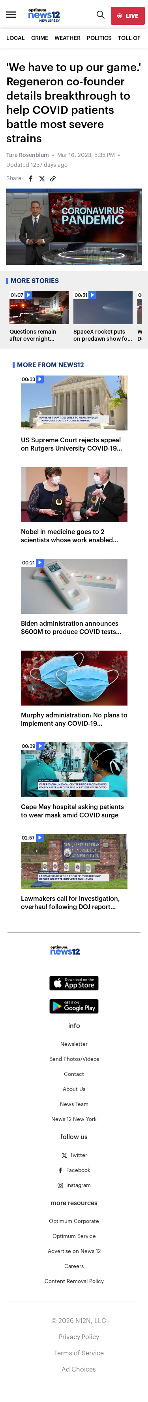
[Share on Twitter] (42, 178)
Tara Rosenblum (27, 155)
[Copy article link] (53, 178)
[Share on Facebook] (31, 178)
